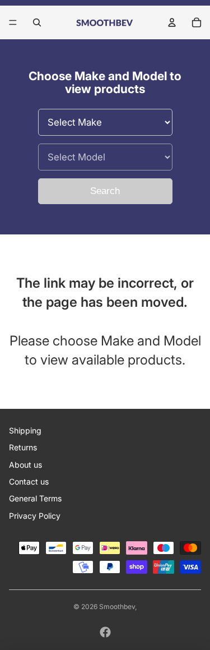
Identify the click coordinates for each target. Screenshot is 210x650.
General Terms (35, 498)
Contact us (29, 481)
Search (105, 191)
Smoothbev (117, 606)
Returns (23, 447)
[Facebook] (105, 632)
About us (25, 464)
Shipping (25, 430)
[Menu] (13, 22)
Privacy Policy (34, 515)
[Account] (172, 22)
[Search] (37, 22)
